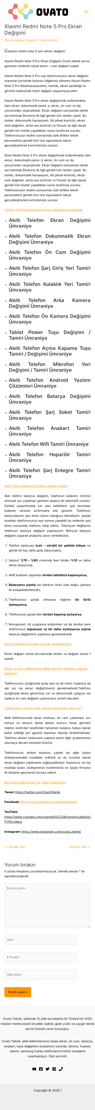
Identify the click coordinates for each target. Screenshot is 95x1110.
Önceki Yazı (15, 847)
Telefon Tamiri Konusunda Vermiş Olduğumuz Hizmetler (43, 210)
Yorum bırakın (14, 40)
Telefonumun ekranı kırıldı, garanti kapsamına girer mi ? (43, 708)
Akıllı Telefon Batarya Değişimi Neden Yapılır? (36, 486)
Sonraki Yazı (79, 847)
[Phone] (61, 1069)
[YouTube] (34, 1069)
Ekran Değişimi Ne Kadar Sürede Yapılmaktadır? (38, 644)
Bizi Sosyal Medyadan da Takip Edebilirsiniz (35, 782)
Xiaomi (31, 40)
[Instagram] (54, 1069)
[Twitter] (47, 1069)
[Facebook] (41, 1069)
